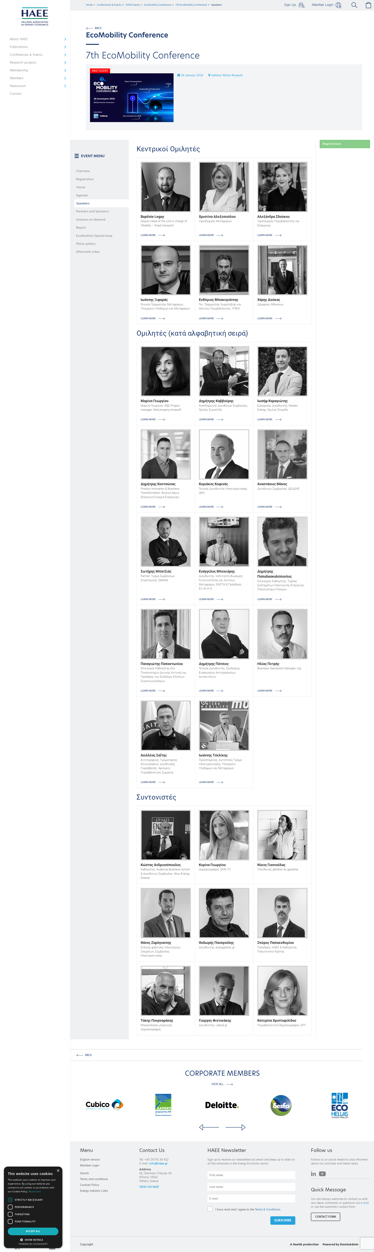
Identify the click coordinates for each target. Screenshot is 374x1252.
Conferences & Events (26, 55)
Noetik (297, 1244)
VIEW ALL (217, 1084)
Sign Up (290, 5)
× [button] (57, 1170)
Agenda (82, 195)
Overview (83, 171)
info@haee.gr (158, 1163)
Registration (85, 179)
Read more (35, 1191)
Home (89, 4)
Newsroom (21, 87)
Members (21, 79)
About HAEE (21, 40)
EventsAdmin (349, 1244)
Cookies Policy (89, 1185)
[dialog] (33, 1207)
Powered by (331, 1244)
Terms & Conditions (267, 1209)
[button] (33, 1239)
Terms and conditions (94, 1179)
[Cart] (367, 5)
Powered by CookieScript (33, 1243)
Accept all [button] (33, 1231)
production (311, 1244)
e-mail (365, 1203)
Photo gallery (85, 244)
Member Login (322, 5)
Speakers (82, 203)
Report (81, 227)
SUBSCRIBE (282, 1220)
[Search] (352, 5)
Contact (16, 93)
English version (90, 1160)
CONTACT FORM (325, 1216)
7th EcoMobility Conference (191, 4)
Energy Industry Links (94, 1191)
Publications (21, 48)
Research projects (23, 63)
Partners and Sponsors (92, 211)
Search (84, 1173)
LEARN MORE (148, 235)
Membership (21, 71)
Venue (80, 187)
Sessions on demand (90, 219)
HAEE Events (133, 4)
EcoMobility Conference (157, 4)
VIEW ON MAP (149, 1187)
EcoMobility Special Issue (94, 236)
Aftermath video (88, 252)
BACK (98, 28)
